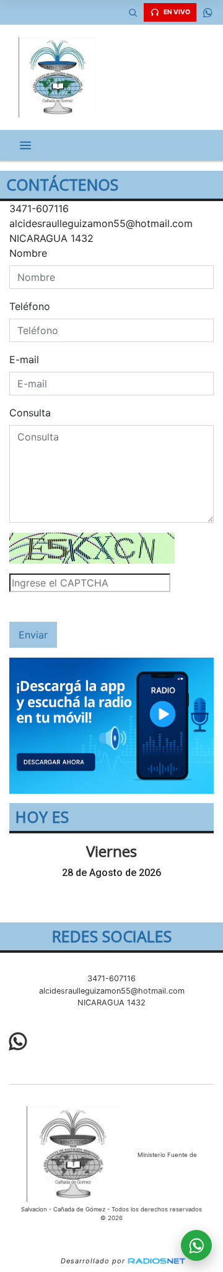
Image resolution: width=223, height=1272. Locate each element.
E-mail (24, 359)
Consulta (30, 412)
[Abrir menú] (25, 145)
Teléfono (29, 306)
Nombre (28, 253)
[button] (132, 12)
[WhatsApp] (207, 12)
